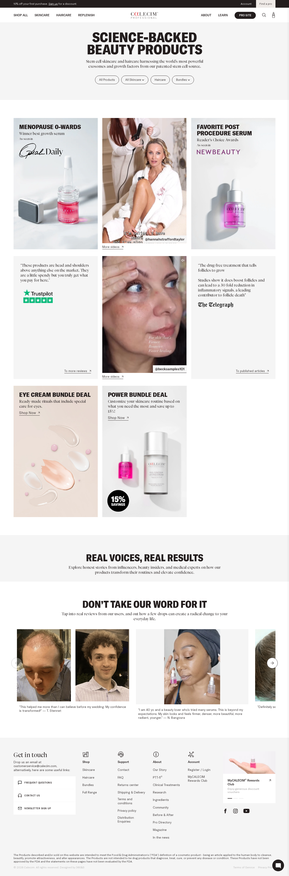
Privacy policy (127, 810)
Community (160, 807)
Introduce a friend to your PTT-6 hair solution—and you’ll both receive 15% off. (64, 3)
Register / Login (199, 770)
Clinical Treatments (166, 785)
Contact (123, 770)
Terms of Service (244, 867)
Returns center (128, 785)
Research (159, 792)
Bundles (182, 79)
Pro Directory (162, 822)
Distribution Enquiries (126, 819)
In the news (161, 837)
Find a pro (265, 3)
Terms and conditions (125, 801)
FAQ (121, 777)
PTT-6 (157, 777)
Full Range (89, 792)
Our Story (159, 770)
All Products (107, 79)
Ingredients (161, 800)
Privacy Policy (266, 867)
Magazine (160, 830)
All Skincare (133, 79)
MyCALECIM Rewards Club (197, 779)
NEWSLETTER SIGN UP (37, 808)
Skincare (88, 770)
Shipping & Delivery (131, 792)
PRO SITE (245, 15)
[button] (16, 663)
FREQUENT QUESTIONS (38, 782)
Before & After (163, 815)
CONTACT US (32, 795)
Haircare (160, 79)
